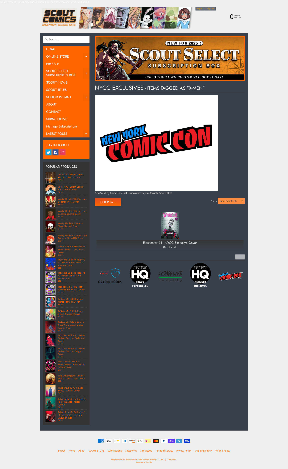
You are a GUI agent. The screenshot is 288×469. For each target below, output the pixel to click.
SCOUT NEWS (56, 82)
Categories (131, 450)
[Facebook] (55, 152)
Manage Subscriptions (62, 126)
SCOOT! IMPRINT (68, 98)
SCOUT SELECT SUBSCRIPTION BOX (68, 73)
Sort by (214, 201)
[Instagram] (63, 152)
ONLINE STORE (68, 57)
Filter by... (108, 202)
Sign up (210, 8)
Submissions (115, 450)
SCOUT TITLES (56, 89)
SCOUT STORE (96, 450)
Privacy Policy (183, 450)
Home (72, 450)
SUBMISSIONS (56, 119)
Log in (199, 8)
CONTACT (53, 111)
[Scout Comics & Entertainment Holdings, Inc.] (116, 18)
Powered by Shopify (144, 462)
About (81, 450)
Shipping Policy (203, 450)
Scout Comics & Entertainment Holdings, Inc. (142, 459)
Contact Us (146, 450)
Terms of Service (164, 450)
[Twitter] (49, 152)
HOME (51, 49)
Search (62, 450)
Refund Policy (222, 450)
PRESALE (52, 63)
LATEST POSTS (68, 134)
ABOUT (51, 104)
